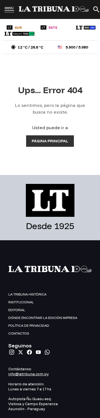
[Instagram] (11, 352)
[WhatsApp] (47, 352)
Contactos (18, 333)
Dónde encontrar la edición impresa (42, 318)
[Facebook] (29, 352)
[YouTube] (38, 352)
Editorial (16, 310)
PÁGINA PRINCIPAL (50, 140)
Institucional (21, 302)
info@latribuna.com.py (28, 374)
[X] (20, 352)
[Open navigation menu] (9, 11)
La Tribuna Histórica (27, 294)
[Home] (54, 9)
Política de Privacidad (28, 325)
